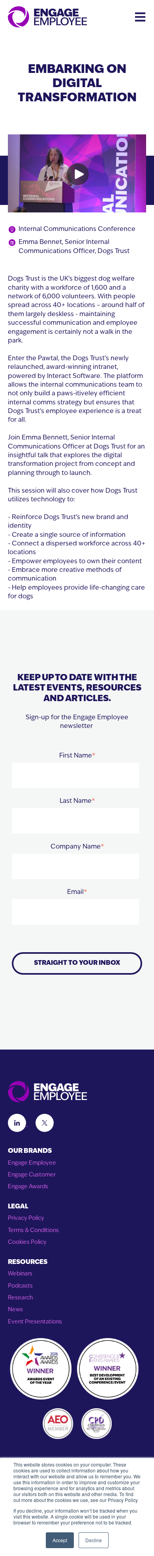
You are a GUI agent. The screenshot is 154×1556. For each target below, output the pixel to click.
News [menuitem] (15, 1310)
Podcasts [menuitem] (20, 1286)
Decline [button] (93, 1540)
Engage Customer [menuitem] (32, 1175)
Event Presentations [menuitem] (35, 1322)
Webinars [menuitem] (20, 1274)
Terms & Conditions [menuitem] (33, 1231)
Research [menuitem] (20, 1298)
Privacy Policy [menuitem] (26, 1218)
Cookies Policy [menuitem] (27, 1242)
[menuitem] (77, 1151)
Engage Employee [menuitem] (32, 1163)
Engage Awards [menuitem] (28, 1187)
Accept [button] (60, 1540)
